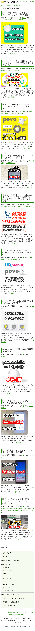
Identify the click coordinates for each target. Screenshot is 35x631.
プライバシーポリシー (20, 614)
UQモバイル (6, 587)
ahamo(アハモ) (7, 579)
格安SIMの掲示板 (11, 2)
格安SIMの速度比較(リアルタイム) (11, 560)
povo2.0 (5, 581)
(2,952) (24, 18)
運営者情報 (25, 612)
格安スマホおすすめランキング (10, 594)
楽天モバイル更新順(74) (21, 510)
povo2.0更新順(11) (6, 20)
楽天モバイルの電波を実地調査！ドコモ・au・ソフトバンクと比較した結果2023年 (17, 501)
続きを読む (13, 53)
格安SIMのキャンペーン (8, 590)
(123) (24, 204)
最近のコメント (6, 556)
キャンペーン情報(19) (17, 20)
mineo (4, 576)
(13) (24, 257)
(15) (24, 455)
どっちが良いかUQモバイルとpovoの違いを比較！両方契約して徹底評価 (17, 253)
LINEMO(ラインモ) (8, 584)
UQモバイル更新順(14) (13, 259)
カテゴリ (22, 2)
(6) (23, 406)
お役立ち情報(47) (16, 206)
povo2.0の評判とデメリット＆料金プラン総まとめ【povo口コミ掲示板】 (17, 107)
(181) (23, 161)
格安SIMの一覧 (6, 564)
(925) (23, 111)
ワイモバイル (7, 570)
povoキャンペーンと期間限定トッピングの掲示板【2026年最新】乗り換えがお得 (17, 63)
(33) (24, 354)
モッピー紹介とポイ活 (8, 605)
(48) (24, 306)
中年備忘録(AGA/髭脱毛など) (10, 602)
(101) (24, 506)
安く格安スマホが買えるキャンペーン (12, 598)
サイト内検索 (30, 2)
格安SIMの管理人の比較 (14, 612)
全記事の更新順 (15, 5)
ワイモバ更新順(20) (27, 206)
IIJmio (4, 573)
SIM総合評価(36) (20, 113)
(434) (23, 68)
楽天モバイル (7, 567)
